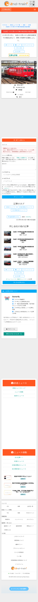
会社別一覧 (30, 506)
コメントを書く (19, 197)
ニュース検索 (19, 392)
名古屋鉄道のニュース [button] (19, 210)
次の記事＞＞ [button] (19, 51)
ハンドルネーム (6, 172)
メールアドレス (6, 178)
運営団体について (19, 540)
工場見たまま (7, 530)
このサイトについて (19, 536)
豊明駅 (19, 90)
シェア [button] (18, 45)
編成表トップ (7, 526)
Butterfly (28, 217)
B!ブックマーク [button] (27, 45)
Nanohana (26, 577)
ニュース (13, 279)
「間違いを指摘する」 (22, 157)
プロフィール (11, 329)
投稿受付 (7, 519)
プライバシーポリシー (19, 548)
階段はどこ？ (30, 526)
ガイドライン (30, 519)
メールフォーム (19, 564)
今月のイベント (30, 513)
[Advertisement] (19, 17)
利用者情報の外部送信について (19, 560)
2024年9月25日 (19, 87)
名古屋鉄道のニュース (19, 469)
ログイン (6, 188)
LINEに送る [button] (19, 48)
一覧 (7, 506)
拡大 (20, 97)
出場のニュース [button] (10, 207)
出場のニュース (19, 461)
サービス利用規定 (19, 552)
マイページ (9, 92)
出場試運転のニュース (19, 465)
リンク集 (19, 556)
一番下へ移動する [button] (20, 140)
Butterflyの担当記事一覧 (15, 334)
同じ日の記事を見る (19, 282)
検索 (19, 506)
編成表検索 (19, 526)
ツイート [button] (9, 45)
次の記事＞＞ (19, 457)
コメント (4, 163)
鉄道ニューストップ (19, 388)
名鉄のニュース (21, 279)
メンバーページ (19, 519)
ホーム (8, 279)
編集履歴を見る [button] (14, 217)
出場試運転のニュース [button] (25, 207)
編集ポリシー (19, 544)
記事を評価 (13, 55)
